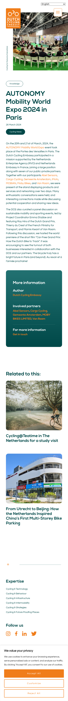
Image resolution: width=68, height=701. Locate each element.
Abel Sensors (49, 175)
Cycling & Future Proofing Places (22, 612)
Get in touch (20, 334)
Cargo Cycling (14, 179)
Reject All (34, 693)
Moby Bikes (24, 183)
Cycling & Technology (17, 589)
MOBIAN (11, 183)
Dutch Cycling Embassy (27, 295)
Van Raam (43, 183)
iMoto (55, 179)
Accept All (34, 673)
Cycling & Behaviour (16, 593)
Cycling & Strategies (16, 607)
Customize (34, 683)
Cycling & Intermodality (17, 603)
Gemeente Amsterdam (37, 179)
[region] (34, 673)
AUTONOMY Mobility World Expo (25, 147)
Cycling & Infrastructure (18, 598)
